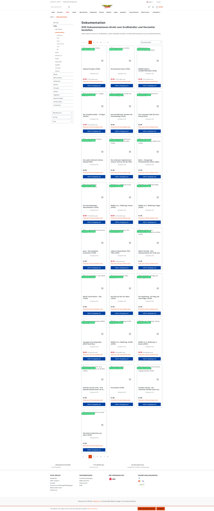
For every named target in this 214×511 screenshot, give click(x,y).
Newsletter (53, 478)
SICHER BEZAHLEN (138, 466)
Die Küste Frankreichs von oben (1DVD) (92, 434)
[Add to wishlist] (102, 60)
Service (158, 2)
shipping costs (97, 501)
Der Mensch (60, 35)
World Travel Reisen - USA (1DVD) (92, 297)
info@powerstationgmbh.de (70, 2)
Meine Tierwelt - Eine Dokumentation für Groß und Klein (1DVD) (148, 252)
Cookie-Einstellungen (86, 478)
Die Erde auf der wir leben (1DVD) (120, 297)
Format (55, 117)
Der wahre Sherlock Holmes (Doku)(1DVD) (93, 161)
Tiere (58, 46)
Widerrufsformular (56, 488)
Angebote (57, 95)
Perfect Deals (58, 102)
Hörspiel (56, 88)
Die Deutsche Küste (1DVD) (120, 69)
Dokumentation (59, 32)
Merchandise (58, 78)
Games (56, 91)
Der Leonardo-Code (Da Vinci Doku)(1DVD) (148, 115)
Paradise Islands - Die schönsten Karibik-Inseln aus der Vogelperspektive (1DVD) (148, 388)
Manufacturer (57, 113)
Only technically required (147, 509)
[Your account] (153, 7)
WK (57, 49)
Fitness (57, 58)
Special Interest (60, 44)
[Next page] (104, 42)
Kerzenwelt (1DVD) (117, 388)
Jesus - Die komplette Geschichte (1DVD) (90, 252)
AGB (80, 485)
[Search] (69, 7)
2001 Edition (58, 29)
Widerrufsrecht (84, 481)
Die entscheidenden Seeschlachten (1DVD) (90, 206)
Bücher (56, 85)
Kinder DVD (58, 62)
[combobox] (58, 7)
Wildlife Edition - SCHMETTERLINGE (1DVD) (147, 70)
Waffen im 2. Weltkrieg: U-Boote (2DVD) (147, 343)
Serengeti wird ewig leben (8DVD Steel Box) (92, 343)
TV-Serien (58, 68)
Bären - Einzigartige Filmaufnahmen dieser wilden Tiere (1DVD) (149, 161)
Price (54, 121)
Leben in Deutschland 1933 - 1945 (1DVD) (121, 252)
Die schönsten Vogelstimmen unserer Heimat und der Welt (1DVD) (121, 161)
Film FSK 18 (58, 55)
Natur (58, 38)
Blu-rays (56, 23)
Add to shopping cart (94, 86)
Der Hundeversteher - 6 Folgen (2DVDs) (94, 115)
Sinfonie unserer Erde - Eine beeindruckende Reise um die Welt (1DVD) (93, 388)
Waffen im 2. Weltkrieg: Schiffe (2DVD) (122, 343)
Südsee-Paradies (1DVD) (91, 69)
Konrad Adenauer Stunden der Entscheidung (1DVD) (121, 115)
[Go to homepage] (107, 6)
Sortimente (57, 105)
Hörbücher (57, 81)
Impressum (53, 490)
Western (57, 71)
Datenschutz (83, 483)
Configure (160, 509)
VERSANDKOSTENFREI (61, 466)
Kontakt (52, 483)
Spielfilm (57, 65)
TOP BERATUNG (96, 466)
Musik (55, 74)
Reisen (58, 41)
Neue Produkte (58, 98)
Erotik (56, 52)
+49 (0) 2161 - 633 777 (55, 2)
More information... (92, 508)
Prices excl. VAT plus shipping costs (93, 81)
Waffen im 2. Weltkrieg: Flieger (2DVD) (149, 206)
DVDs (55, 26)
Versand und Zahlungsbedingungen (61, 485)
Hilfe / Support (54, 481)
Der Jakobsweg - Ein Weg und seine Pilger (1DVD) (148, 297)
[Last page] (107, 42)
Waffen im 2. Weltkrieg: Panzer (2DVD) (122, 206)
